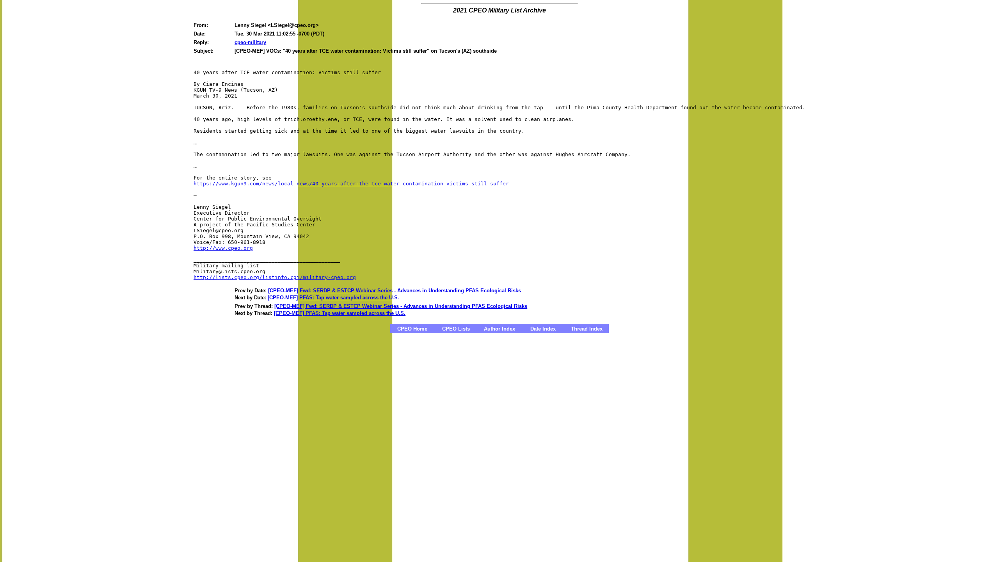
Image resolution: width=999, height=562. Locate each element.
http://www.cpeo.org (223, 248)
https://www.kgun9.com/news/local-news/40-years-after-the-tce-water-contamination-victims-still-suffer (351, 184)
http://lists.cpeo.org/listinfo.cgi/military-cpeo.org (275, 277)
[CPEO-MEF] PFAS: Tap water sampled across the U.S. (333, 298)
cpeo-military (250, 42)
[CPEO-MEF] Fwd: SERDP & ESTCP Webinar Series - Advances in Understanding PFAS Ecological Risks (394, 290)
